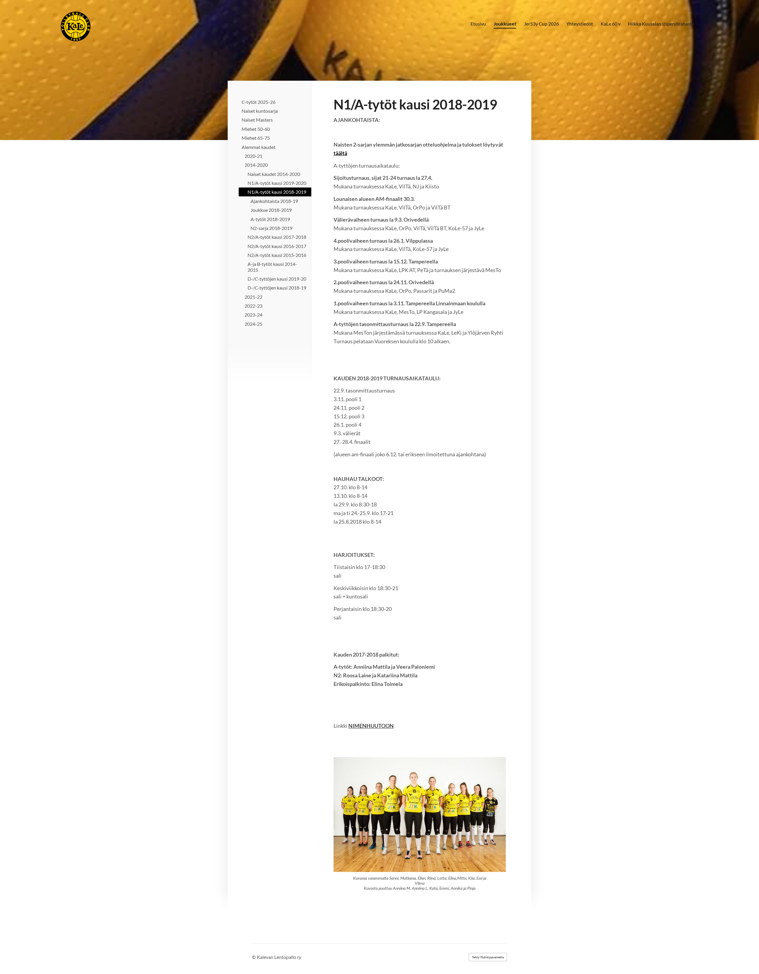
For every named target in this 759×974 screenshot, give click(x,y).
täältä (340, 153)
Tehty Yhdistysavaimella (488, 957)
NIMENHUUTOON (371, 725)
